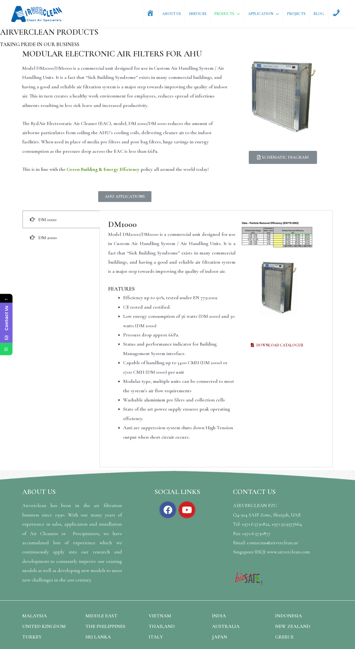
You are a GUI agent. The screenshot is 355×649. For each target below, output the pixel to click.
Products (224, 13)
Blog (318, 13)
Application (260, 13)
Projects (296, 13)
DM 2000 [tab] (46, 237)
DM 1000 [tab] (45, 219)
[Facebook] (168, 510)
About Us (171, 13)
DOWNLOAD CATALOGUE (278, 345)
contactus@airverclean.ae (272, 543)
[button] (124, 196)
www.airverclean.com (288, 552)
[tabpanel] (216, 339)
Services (197, 13)
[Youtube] (187, 510)
